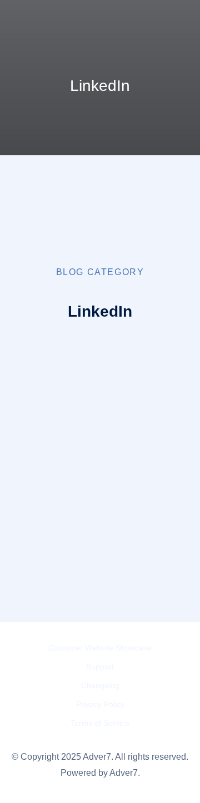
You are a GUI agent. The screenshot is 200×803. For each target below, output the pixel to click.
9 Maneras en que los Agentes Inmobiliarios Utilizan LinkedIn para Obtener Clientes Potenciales (120, 485)
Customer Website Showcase (100, 648)
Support (100, 666)
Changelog (100, 685)
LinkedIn (90, 410)
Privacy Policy (100, 704)
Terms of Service (100, 723)
